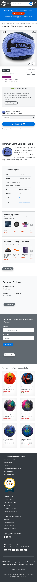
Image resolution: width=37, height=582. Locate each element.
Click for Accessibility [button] (9, 525)
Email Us (7, 505)
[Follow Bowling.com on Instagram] (10, 537)
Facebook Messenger (11, 511)
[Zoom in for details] (34, 32)
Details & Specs (11, 103)
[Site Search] (30, 3)
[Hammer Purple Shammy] (25, 250)
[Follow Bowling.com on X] (7, 537)
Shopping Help (8, 462)
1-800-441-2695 (10, 499)
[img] (21, 550)
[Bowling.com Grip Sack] (25, 224)
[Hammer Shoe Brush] (17, 250)
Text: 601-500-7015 (10, 508)
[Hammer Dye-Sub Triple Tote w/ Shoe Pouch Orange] (8, 250)
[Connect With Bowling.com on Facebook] (5, 537)
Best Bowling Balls (8, 471)
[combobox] (20, 4)
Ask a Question (31, 74)
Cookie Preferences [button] (9, 522)
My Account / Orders (9, 459)
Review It (7, 296)
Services (6, 465)
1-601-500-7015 (11, 502)
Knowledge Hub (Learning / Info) (12, 468)
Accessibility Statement (10, 528)
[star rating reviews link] (29, 69)
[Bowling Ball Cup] (17, 224)
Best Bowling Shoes (9, 474)
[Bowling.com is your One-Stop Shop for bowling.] (3, 3)
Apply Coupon (18, 13)
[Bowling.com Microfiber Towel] (8, 224)
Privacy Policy (7, 519)
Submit (8, 344)
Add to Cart (17, 124)
